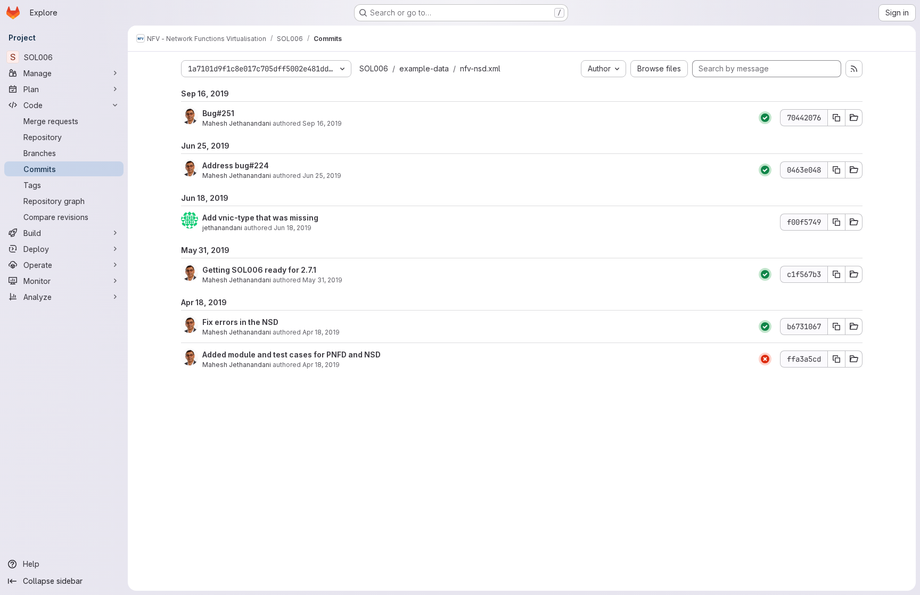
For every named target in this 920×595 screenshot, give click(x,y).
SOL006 (373, 68)
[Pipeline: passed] (765, 117)
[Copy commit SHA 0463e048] (836, 169)
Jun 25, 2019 (321, 176)
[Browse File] (853, 117)
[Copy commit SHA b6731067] (836, 326)
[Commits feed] (853, 68)
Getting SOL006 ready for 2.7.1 (259, 269)
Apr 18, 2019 (321, 332)
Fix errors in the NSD (240, 322)
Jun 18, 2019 (292, 228)
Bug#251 (218, 113)
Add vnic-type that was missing (260, 217)
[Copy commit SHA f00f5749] (836, 222)
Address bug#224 (235, 165)
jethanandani (222, 228)
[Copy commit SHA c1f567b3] (836, 274)
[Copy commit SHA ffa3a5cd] (836, 359)
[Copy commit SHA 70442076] (836, 117)
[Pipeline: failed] (765, 359)
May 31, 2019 (322, 280)
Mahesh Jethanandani (236, 123)
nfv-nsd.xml (480, 68)
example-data (424, 68)
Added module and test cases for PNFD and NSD (291, 354)
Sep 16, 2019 (322, 123)
